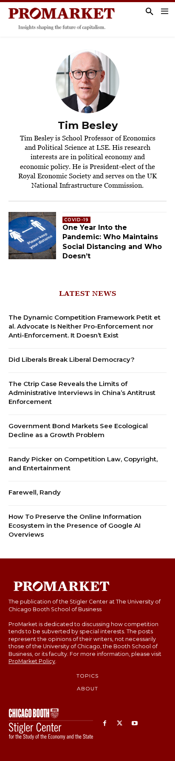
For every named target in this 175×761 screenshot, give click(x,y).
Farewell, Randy (34, 492)
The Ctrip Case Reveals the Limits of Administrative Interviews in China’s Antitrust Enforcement (81, 393)
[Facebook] (104, 723)
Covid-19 (76, 220)
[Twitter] (119, 723)
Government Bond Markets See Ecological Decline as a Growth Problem (78, 430)
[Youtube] (134, 723)
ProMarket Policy (31, 661)
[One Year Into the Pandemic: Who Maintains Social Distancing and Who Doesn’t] (32, 236)
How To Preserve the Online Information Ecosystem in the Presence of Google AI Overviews (74, 525)
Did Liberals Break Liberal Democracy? (71, 359)
